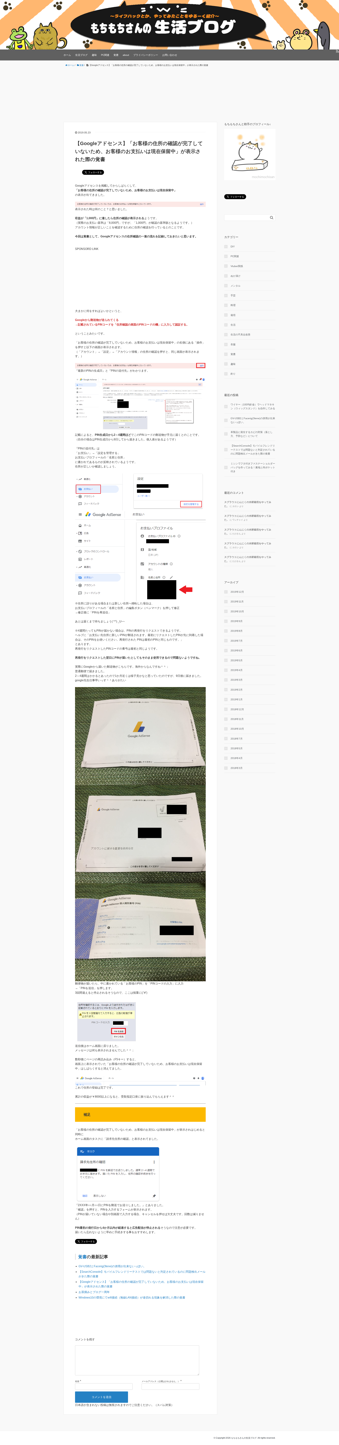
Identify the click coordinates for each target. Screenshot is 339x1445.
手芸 (233, 295)
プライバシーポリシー (145, 55)
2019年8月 (237, 630)
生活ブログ (81, 55)
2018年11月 (237, 719)
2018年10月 (237, 728)
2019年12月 (237, 591)
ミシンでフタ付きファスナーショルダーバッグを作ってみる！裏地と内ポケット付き (253, 467)
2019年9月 (237, 621)
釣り (233, 373)
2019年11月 (237, 601)
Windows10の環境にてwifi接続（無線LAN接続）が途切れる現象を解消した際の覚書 (132, 1297)
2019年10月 (237, 611)
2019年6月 (237, 650)
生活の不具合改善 (240, 334)
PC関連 (105, 55)
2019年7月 (237, 640)
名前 (77, 1381)
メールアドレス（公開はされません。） (161, 1381)
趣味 (94, 55)
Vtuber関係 (237, 266)
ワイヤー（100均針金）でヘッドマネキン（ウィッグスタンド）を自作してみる (253, 406)
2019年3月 (237, 679)
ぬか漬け (235, 275)
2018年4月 (237, 758)
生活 (233, 324)
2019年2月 (237, 689)
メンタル (235, 285)
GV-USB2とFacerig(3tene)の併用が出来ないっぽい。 (112, 1266)
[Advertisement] (169, 94)
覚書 (116, 55)
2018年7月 (237, 738)
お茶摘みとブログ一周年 (94, 1292)
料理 (233, 305)
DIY (233, 246)
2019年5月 (237, 660)
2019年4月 (237, 670)
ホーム (67, 55)
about (126, 55)
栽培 (233, 315)
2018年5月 (237, 748)
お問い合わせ (169, 55)
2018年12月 (237, 709)
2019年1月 (237, 699)
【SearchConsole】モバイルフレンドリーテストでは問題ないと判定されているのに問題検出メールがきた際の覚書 (253, 449)
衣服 (233, 344)
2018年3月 (237, 768)
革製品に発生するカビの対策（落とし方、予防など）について (252, 434)
